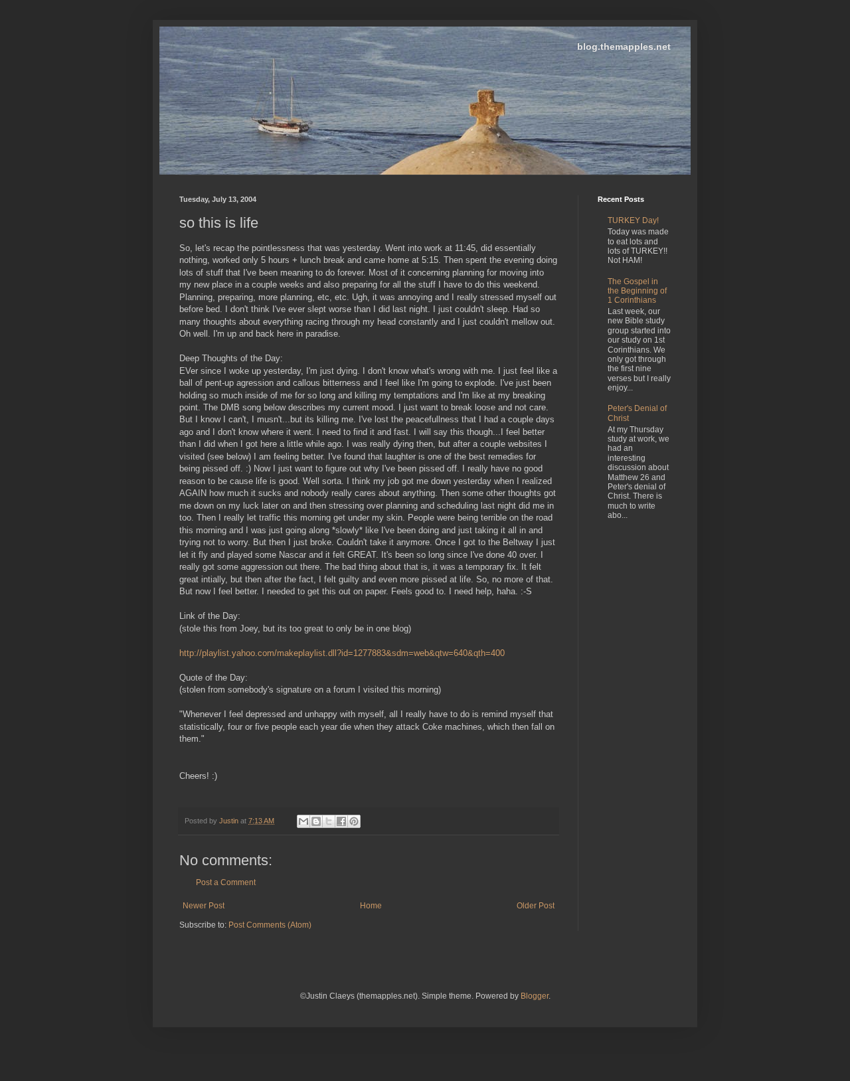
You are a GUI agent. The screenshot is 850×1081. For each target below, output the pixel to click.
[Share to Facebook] (341, 821)
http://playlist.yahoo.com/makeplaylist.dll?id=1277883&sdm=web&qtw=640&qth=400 (342, 653)
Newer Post (203, 905)
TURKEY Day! (633, 220)
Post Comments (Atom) (269, 925)
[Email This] (303, 821)
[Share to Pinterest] (354, 821)
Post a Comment (226, 882)
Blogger (535, 996)
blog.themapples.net (624, 46)
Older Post (535, 905)
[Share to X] (328, 821)
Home (371, 905)
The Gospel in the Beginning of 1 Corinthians (637, 291)
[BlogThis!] (316, 821)
